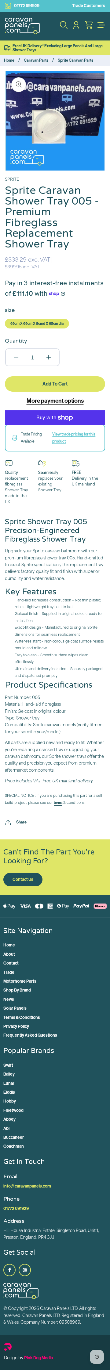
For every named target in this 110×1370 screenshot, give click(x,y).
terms (58, 803)
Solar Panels (15, 1008)
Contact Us (23, 879)
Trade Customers (88, 5)
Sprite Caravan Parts (75, 60)
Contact (11, 963)
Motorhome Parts (19, 981)
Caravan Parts (36, 60)
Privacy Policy (16, 1026)
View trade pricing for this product (73, 437)
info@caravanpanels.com (27, 1186)
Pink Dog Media (38, 1357)
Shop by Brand (17, 990)
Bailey (9, 1074)
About (9, 954)
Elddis (9, 1092)
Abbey (9, 1119)
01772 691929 (26, 5)
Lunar (8, 1083)
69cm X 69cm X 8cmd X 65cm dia (37, 323)
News (8, 999)
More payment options (55, 400)
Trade (8, 972)
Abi (6, 1128)
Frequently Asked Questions (30, 1035)
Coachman (13, 1146)
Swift (8, 1065)
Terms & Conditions (21, 1017)
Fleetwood (13, 1110)
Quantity (16, 340)
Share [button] (21, 822)
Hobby (9, 1101)
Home (9, 60)
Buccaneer (13, 1137)
